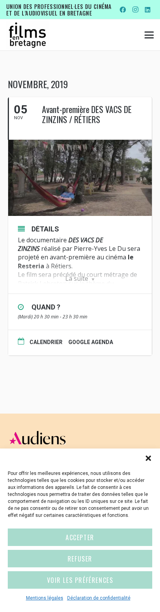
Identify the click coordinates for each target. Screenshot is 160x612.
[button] (148, 458)
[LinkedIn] (147, 9)
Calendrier (46, 342)
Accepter (80, 537)
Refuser (80, 558)
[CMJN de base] (27, 35)
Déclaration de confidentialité (98, 598)
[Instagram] (135, 9)
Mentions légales (44, 598)
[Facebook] (123, 9)
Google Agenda (90, 342)
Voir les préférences (80, 580)
